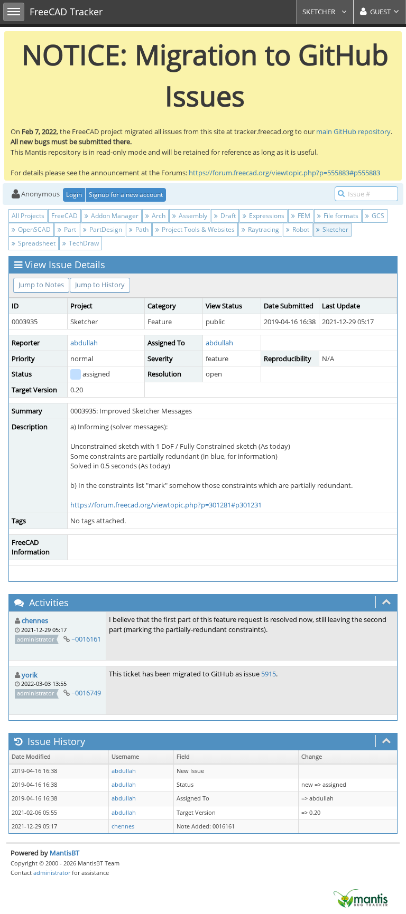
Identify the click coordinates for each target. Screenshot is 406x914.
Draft (227, 215)
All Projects (28, 215)
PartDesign (105, 229)
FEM (303, 215)
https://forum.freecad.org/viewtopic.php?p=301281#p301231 (166, 505)
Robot (300, 229)
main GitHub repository (353, 131)
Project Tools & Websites (197, 229)
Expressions (265, 215)
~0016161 (86, 639)
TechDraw (83, 243)
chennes (35, 620)
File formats (340, 215)
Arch (157, 215)
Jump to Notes (41, 284)
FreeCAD (64, 215)
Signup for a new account (126, 194)
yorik (30, 675)
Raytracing (262, 229)
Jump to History (100, 284)
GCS (377, 215)
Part (69, 229)
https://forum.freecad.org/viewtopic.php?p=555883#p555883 (284, 172)
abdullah (84, 342)
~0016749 (86, 693)
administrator (51, 873)
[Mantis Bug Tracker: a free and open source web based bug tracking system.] (360, 897)
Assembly (192, 215)
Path (141, 229)
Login (74, 194)
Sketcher (319, 11)
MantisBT (64, 853)
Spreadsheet (36, 243)
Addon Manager (114, 215)
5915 (268, 674)
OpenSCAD (33, 229)
